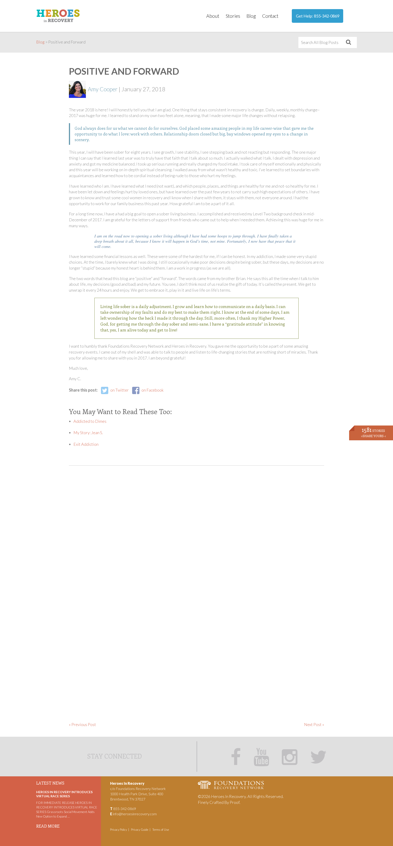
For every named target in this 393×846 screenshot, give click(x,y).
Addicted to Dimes (89, 421)
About (212, 16)
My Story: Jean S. (88, 432)
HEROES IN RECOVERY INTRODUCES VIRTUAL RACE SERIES (64, 794)
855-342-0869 (326, 15)
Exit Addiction (85, 444)
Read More (48, 826)
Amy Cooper (103, 89)
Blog (251, 16)
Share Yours (373, 436)
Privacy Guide (139, 829)
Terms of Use (160, 829)
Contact (270, 16)
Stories (233, 16)
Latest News (50, 783)
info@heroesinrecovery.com (135, 814)
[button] (348, 42)
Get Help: (317, 15)
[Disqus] (196, 536)
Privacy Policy (118, 829)
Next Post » (314, 724)
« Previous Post (82, 724)
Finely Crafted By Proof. (219, 802)
